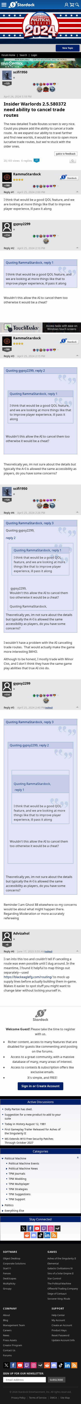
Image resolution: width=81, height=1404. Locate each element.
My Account (58, 1320)
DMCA (53, 1397)
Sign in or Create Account (40, 1086)
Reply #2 (9, 248)
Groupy (7, 1288)
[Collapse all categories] (78, 1157)
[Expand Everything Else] (2, 1211)
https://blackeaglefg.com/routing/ (28, 977)
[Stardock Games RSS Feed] (54, 1235)
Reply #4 (9, 512)
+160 (7, 185)
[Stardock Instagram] (50, 1228)
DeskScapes (9, 1278)
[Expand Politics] (2, 1205)
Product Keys (59, 1330)
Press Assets (10, 1340)
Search (23, 55)
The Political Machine (59, 1283)
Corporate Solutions (14, 1263)
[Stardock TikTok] (40, 1235)
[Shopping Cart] (72, 5)
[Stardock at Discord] (33, 1235)
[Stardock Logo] (21, 4)
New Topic (67, 48)
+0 (7, 944)
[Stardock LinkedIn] (47, 1235)
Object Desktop (11, 1258)
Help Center (58, 1315)
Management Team (14, 1325)
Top (77, 192)
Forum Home (8, 55)
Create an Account (62, 1325)
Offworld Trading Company (62, 1288)
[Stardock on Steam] (57, 1228)
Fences (7, 1273)
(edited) (49, 707)
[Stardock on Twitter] (23, 1228)
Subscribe (56, 1380)
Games (52, 1252)
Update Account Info (63, 1340)
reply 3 (48, 523)
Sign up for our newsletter (23, 1373)
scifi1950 (20, 72)
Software (10, 1252)
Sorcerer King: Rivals (58, 1298)
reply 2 (40, 370)
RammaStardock (27, 174)
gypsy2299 (21, 224)
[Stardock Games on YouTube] (37, 1228)
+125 (7, 83)
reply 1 (48, 263)
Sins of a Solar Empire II (60, 1273)
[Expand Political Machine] (2, 1158)
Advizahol (21, 933)
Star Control (54, 1278)
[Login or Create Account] (66, 5)
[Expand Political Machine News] (6, 1169)
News (6, 1335)
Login (34, 55)
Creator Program (12, 1345)
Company (10, 1308)
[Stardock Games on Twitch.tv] (43, 1228)
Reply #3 (9, 356)
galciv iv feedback (66, 153)
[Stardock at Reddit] (27, 1235)
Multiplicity (9, 1283)
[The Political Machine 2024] (40, 24)
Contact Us (9, 1350)
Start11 (7, 1268)
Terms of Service (38, 1397)
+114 (7, 235)
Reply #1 (9, 192)
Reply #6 (9, 951)
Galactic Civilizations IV (60, 1268)
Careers (7, 1330)
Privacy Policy (18, 1397)
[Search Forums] (77, 5)
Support (58, 1308)
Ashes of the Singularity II (61, 1258)
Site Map (65, 1397)
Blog (5, 1320)
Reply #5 (9, 707)
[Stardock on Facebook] (30, 1228)
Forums (7, 1355)
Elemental (53, 1263)
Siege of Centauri (56, 1293)
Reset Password (60, 1335)
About (6, 1315)
